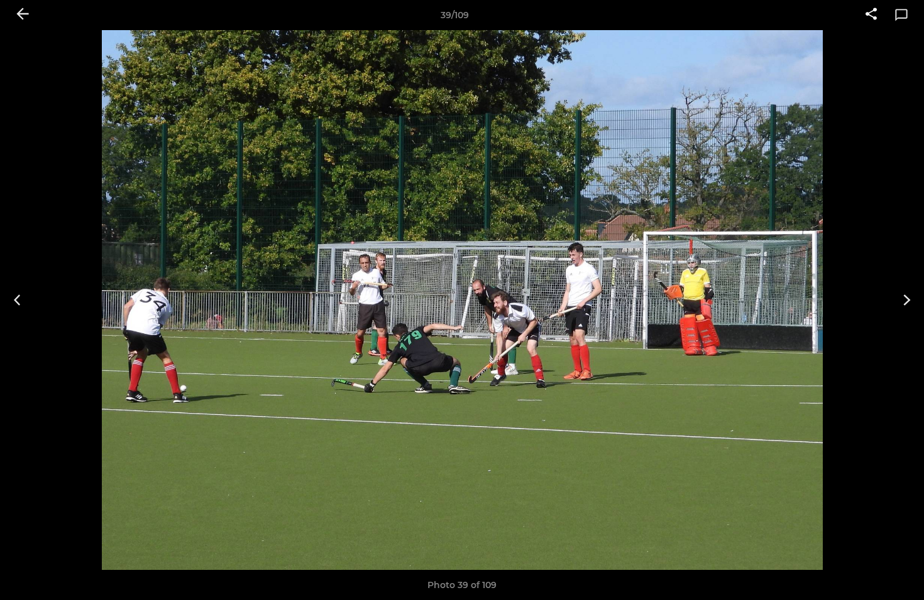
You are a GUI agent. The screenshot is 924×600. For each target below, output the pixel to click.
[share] (871, 15)
